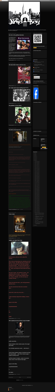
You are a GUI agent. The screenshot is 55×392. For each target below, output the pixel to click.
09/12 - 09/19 (37, 174)
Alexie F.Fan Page (36, 71)
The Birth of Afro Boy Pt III (14, 129)
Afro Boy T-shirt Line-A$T (38, 64)
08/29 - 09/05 (37, 176)
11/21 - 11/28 (37, 163)
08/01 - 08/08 (37, 180)
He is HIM (35, 68)
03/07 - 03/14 (37, 202)
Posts (35, 76)
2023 (35, 153)
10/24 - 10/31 (37, 168)
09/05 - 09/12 (37, 175)
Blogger (32, 385)
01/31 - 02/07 (37, 208)
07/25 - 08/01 (37, 181)
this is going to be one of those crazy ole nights (19, 320)
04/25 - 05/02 (37, 195)
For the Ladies (43, 141)
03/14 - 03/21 (37, 201)
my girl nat (35, 61)
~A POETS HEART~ (37, 67)
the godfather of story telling (15, 105)
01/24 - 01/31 (37, 209)
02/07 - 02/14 (37, 207)
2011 (35, 159)
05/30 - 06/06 (37, 189)
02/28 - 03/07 (37, 203)
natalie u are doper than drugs (15, 240)
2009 (35, 225)
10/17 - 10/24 (37, 169)
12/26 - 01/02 (37, 161)
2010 (35, 160)
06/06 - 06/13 (37, 188)
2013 (35, 156)
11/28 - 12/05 (37, 162)
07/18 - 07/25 (37, 182)
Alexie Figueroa (35, 87)
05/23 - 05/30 (37, 190)
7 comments (21, 209)
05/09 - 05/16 (37, 193)
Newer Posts (11, 377)
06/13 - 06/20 (37, 187)
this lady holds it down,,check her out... (17, 64)
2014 (35, 155)
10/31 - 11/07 (37, 167)
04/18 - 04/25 (37, 196)
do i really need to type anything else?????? (18, 87)
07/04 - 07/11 (37, 183)
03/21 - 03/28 (37, 200)
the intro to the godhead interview (16, 35)
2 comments (18, 103)
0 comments (18, 60)
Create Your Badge (35, 99)
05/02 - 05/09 (37, 194)
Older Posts (29, 377)
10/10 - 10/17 (37, 170)
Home (20, 377)
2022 (35, 154)
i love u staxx (12, 214)
